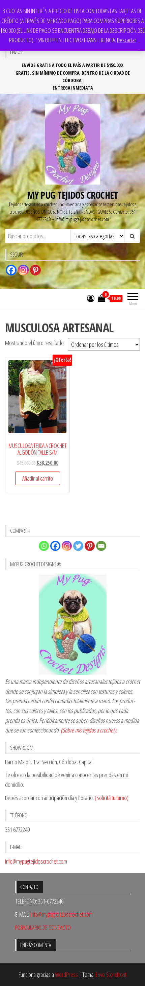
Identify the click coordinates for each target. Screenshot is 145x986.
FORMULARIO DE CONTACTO (43, 927)
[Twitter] (78, 546)
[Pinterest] (35, 270)
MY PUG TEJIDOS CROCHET (72, 195)
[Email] (101, 546)
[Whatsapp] (44, 546)
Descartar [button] (126, 40)
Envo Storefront (110, 974)
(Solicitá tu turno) (111, 798)
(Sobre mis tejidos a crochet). (89, 730)
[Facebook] (11, 270)
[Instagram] (23, 270)
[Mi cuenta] (90, 298)
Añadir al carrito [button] (37, 478)
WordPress (66, 974)
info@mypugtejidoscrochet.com (36, 861)
